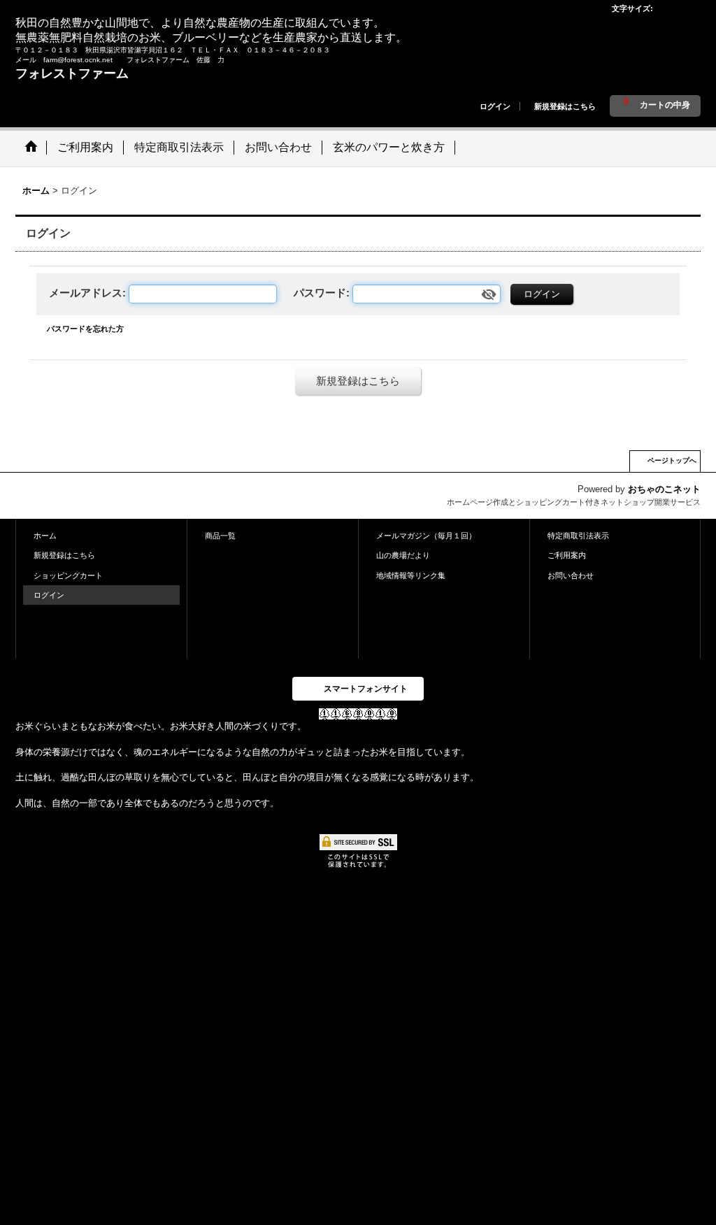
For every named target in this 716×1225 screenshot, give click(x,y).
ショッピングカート (68, 575)
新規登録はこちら (565, 106)
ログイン (495, 106)
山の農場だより (403, 555)
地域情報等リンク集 (410, 575)
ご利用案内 (566, 555)
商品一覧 (220, 535)
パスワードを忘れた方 (85, 328)
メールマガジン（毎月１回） (426, 535)
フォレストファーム (72, 73)
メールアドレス (85, 293)
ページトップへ (671, 460)
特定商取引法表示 (578, 535)
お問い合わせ (570, 575)
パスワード (320, 293)
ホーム (45, 535)
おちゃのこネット (664, 489)
